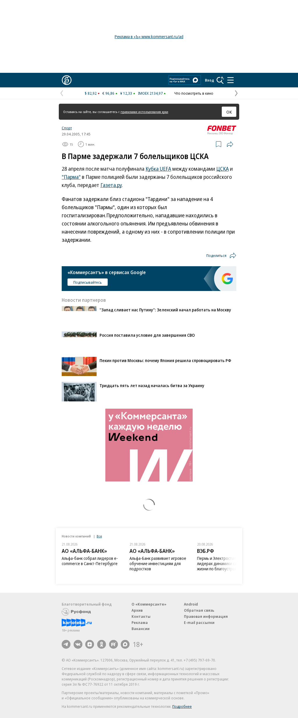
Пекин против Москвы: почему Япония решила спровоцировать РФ (165, 360)
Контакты (141, 616)
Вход (209, 80)
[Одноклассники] (101, 644)
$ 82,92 (91, 93)
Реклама (140, 622)
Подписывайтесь (87, 282)
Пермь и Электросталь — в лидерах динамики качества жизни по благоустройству (223, 563)
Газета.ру (111, 184)
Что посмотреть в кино (193, 93)
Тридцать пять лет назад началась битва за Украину (152, 385)
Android (191, 604)
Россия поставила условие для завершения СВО (147, 335)
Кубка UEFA (158, 168)
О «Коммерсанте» (149, 604)
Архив (137, 610)
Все (99, 536)
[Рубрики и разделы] (230, 80)
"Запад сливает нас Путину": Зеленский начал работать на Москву (165, 310)
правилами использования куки (144, 112)
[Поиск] (220, 80)
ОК (229, 112)
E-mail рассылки (199, 622)
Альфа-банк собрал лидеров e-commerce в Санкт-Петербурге (90, 560)
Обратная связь (199, 610)
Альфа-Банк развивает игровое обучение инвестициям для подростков (158, 563)
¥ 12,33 (126, 93)
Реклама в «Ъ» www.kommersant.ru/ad (149, 36)
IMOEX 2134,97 (150, 93)
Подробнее (182, 706)
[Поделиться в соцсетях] (229, 144)
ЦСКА (222, 168)
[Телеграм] (66, 644)
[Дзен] (89, 644)
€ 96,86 (108, 93)
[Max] (125, 644)
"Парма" (71, 176)
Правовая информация (206, 616)
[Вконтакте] (78, 644)
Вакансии (141, 628)
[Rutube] (113, 644)
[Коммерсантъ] (67, 80)
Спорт (67, 127)
